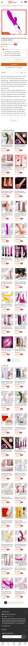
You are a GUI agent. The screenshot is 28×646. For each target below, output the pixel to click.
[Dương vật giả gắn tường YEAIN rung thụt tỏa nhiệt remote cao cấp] (7, 373)
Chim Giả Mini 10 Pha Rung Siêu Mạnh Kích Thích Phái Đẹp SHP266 (7, 237)
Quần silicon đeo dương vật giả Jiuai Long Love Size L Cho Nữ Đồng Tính (7, 522)
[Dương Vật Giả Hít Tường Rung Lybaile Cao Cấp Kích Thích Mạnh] (7, 183)
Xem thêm (13, 120)
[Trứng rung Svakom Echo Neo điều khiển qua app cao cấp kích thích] (7, 536)
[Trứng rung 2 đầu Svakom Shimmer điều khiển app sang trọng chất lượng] (7, 489)
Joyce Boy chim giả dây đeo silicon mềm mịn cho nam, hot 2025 (7, 283)
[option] (14, 22)
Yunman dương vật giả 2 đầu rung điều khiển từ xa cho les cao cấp (21, 546)
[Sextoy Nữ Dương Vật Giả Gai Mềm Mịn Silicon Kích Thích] (7, 320)
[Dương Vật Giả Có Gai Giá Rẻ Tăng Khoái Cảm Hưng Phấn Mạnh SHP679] (7, 251)
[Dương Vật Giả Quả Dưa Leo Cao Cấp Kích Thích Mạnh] (7, 138)
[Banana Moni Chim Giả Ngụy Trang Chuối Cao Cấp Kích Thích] (7, 297)
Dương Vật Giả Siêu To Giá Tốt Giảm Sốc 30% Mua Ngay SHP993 (20, 351)
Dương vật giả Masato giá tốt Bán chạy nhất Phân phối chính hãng (20, 146)
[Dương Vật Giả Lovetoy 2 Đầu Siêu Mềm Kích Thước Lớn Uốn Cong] (7, 560)
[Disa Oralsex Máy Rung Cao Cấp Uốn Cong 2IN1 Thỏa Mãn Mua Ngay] (7, 397)
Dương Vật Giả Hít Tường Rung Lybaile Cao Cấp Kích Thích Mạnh (7, 193)
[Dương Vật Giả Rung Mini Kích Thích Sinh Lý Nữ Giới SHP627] (14, 22)
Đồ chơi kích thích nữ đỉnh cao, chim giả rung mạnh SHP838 (20, 306)
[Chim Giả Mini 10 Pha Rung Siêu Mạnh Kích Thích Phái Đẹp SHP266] (7, 229)
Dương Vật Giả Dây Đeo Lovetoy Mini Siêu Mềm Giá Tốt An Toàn (20, 283)
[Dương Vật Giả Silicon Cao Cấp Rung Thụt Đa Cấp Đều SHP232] (7, 160)
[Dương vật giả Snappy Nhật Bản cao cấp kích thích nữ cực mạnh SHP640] (21, 320)
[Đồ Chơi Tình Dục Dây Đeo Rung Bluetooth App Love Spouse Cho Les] (21, 560)
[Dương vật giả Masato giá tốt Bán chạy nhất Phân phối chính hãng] (21, 138)
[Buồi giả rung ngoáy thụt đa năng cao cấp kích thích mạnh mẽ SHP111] (21, 251)
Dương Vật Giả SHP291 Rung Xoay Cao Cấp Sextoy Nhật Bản (20, 169)
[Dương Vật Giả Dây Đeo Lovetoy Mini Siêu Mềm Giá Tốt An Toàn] (21, 274)
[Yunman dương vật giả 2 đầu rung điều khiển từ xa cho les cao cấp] (21, 536)
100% (21, 72)
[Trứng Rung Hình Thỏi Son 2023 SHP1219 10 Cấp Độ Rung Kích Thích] (21, 419)
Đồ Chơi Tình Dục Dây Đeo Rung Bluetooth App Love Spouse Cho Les (21, 569)
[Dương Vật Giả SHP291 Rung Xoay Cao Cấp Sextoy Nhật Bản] (21, 160)
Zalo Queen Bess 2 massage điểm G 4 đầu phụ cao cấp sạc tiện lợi (20, 451)
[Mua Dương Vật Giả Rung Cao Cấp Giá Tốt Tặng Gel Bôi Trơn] (21, 183)
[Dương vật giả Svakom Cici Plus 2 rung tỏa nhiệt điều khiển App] (21, 465)
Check (23, 636)
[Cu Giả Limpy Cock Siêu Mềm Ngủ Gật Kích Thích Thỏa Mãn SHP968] (7, 206)
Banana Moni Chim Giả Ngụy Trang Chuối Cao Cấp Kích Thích (6, 306)
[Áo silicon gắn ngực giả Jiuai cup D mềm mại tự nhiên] (7, 419)
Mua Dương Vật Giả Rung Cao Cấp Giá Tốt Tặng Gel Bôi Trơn (20, 193)
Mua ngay (14, 64)
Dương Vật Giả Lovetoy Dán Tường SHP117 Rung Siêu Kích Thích (20, 383)
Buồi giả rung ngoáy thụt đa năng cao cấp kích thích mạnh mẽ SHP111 (21, 260)
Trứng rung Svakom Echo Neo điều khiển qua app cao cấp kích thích (7, 546)
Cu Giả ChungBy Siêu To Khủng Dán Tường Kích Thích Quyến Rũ (20, 215)
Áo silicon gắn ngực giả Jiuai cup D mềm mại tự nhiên (6, 429)
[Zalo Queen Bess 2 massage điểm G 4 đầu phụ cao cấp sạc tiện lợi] (21, 443)
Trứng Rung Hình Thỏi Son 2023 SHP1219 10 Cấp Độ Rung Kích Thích (20, 429)
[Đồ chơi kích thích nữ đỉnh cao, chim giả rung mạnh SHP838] (21, 297)
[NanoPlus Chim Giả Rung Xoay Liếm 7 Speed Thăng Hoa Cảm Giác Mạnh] (7, 342)
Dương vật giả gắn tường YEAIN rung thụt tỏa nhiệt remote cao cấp (7, 383)
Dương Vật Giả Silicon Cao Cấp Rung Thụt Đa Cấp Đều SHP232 (6, 169)
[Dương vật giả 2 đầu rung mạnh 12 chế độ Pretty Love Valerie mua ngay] (7, 583)
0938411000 (15, 67)
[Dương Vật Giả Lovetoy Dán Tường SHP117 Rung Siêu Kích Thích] (21, 373)
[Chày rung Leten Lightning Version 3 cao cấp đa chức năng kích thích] (21, 512)
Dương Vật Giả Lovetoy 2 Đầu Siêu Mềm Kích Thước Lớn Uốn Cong (7, 569)
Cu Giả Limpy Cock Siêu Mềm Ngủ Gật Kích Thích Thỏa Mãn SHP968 (7, 215)
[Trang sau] (18, 360)
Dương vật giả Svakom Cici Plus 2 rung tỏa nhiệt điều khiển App (21, 475)
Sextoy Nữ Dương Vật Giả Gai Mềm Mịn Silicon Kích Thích (7, 328)
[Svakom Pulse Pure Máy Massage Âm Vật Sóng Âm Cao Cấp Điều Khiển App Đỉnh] (21, 489)
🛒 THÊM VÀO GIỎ (18, 60)
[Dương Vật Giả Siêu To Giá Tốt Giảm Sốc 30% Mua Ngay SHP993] (21, 342)
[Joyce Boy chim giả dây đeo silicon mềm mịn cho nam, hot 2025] (7, 274)
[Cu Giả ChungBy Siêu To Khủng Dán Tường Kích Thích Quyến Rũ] (21, 206)
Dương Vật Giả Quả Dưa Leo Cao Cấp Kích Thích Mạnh (7, 146)
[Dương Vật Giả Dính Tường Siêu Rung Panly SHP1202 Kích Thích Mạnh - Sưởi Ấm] (21, 229)
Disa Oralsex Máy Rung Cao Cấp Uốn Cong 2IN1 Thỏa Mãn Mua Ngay (7, 405)
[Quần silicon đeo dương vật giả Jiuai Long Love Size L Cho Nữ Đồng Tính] (7, 512)
